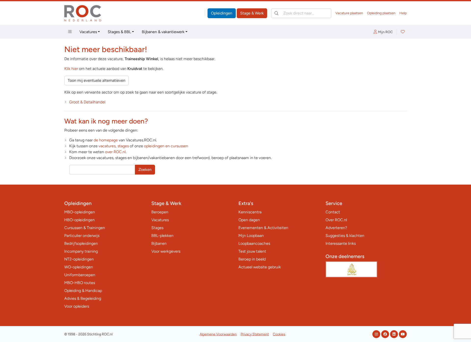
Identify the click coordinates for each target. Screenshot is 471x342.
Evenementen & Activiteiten (263, 227)
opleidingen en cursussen (166, 146)
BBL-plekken (162, 235)
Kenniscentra (250, 212)
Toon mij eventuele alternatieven (96, 80)
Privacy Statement (255, 334)
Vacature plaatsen (349, 13)
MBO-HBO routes (79, 282)
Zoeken (145, 169)
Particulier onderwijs (81, 235)
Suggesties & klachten (345, 235)
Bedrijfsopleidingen (81, 243)
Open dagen (249, 220)
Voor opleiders (76, 306)
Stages (157, 227)
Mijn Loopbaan (251, 235)
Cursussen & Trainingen (84, 227)
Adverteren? (336, 227)
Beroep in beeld (252, 259)
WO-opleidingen (78, 267)
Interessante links (341, 243)
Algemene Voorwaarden (218, 334)
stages (123, 146)
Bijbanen (159, 243)
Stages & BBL (119, 31)
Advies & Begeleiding (82, 298)
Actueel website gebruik (259, 267)
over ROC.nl (115, 152)
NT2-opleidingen (79, 259)
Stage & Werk (252, 13)
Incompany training (81, 251)
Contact (333, 212)
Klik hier (71, 68)
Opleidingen (221, 13)
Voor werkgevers (165, 251)
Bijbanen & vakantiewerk (163, 31)
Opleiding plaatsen (381, 13)
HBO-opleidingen (79, 220)
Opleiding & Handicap (83, 290)
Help (403, 13)
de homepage (106, 140)
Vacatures (88, 31)
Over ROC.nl (336, 220)
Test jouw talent (252, 251)
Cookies (279, 334)
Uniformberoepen (79, 275)
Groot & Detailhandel (87, 102)
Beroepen (159, 212)
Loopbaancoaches (254, 243)
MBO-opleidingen (79, 212)
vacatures (107, 146)
